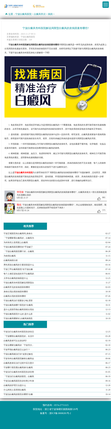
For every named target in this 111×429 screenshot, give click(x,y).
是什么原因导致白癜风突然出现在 (19, 309)
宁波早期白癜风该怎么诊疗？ (17, 350)
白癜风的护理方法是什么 (15, 385)
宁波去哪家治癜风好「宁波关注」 (19, 345)
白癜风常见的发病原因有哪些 (17, 287)
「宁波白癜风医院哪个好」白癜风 (19, 251)
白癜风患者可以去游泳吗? (15, 341)
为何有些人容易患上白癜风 (16, 242)
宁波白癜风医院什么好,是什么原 (18, 314)
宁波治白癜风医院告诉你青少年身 (19, 381)
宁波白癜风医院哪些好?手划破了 (18, 247)
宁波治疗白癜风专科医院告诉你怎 (19, 332)
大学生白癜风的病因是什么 (16, 278)
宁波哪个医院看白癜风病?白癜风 (18, 367)
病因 (50, 14)
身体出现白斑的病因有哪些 (16, 292)
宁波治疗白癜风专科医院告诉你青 (19, 372)
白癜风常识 (40, 14)
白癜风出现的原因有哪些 (15, 296)
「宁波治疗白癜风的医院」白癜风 (19, 376)
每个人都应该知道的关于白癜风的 (19, 274)
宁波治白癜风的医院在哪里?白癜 (18, 394)
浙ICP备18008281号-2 (60, 413)
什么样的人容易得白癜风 (15, 390)
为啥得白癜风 (10, 256)
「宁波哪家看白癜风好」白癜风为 (19, 238)
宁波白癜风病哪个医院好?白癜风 (18, 305)
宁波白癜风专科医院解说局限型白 (19, 283)
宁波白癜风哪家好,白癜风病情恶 (18, 318)
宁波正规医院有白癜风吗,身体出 (18, 233)
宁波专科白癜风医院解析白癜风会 (19, 358)
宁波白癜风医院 (23, 14)
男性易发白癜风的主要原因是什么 (19, 265)
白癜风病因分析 (11, 260)
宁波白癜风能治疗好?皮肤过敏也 (18, 354)
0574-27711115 (61, 405)
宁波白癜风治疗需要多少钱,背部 (18, 301)
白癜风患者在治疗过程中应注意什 (19, 363)
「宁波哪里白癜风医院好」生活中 (19, 336)
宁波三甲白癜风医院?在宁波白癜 (18, 269)
